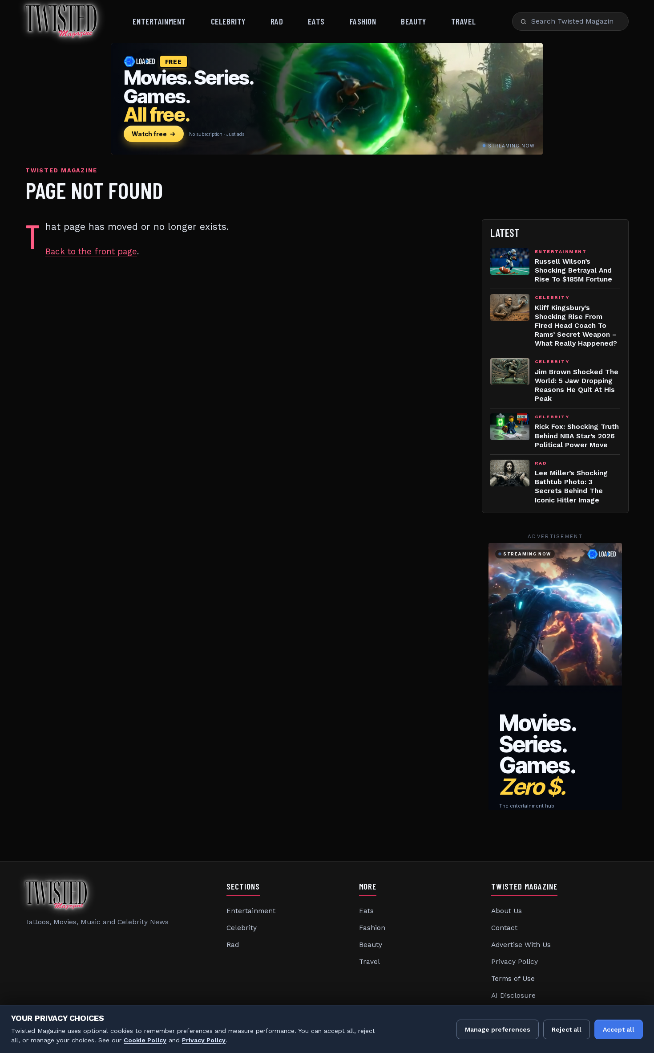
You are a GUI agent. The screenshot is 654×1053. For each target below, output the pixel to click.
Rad (276, 21)
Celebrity (228, 21)
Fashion (363, 21)
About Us (506, 911)
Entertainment (159, 21)
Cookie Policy (145, 1040)
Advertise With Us (521, 945)
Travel (463, 21)
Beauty (413, 21)
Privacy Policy (514, 962)
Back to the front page (91, 251)
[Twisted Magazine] (61, 21)
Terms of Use (513, 979)
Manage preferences (497, 1029)
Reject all (566, 1029)
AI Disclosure (513, 996)
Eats (316, 21)
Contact (504, 928)
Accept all (618, 1029)
